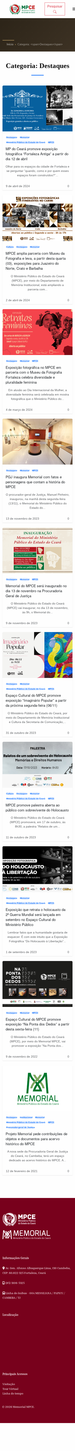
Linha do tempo (12, 1393)
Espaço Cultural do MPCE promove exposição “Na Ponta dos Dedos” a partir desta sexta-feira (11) (37, 1024)
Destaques (11, 137)
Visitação (8, 1384)
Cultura (10, 247)
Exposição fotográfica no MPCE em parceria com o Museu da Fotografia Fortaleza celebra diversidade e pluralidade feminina (34, 375)
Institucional (26, 1117)
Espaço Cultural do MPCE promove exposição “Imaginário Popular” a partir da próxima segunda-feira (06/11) (36, 700)
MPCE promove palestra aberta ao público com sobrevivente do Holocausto (37, 807)
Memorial (24, 137)
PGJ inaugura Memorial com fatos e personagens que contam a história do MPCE (35, 481)
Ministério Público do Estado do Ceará (25, 142)
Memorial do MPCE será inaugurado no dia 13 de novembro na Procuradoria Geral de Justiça (36, 590)
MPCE (51, 142)
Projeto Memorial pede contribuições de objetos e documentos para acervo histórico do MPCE (36, 1138)
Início (10, 44)
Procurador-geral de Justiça (20, 1127)
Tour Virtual (10, 1389)
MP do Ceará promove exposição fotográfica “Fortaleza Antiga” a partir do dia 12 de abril (37, 153)
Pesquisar (54, 6)
